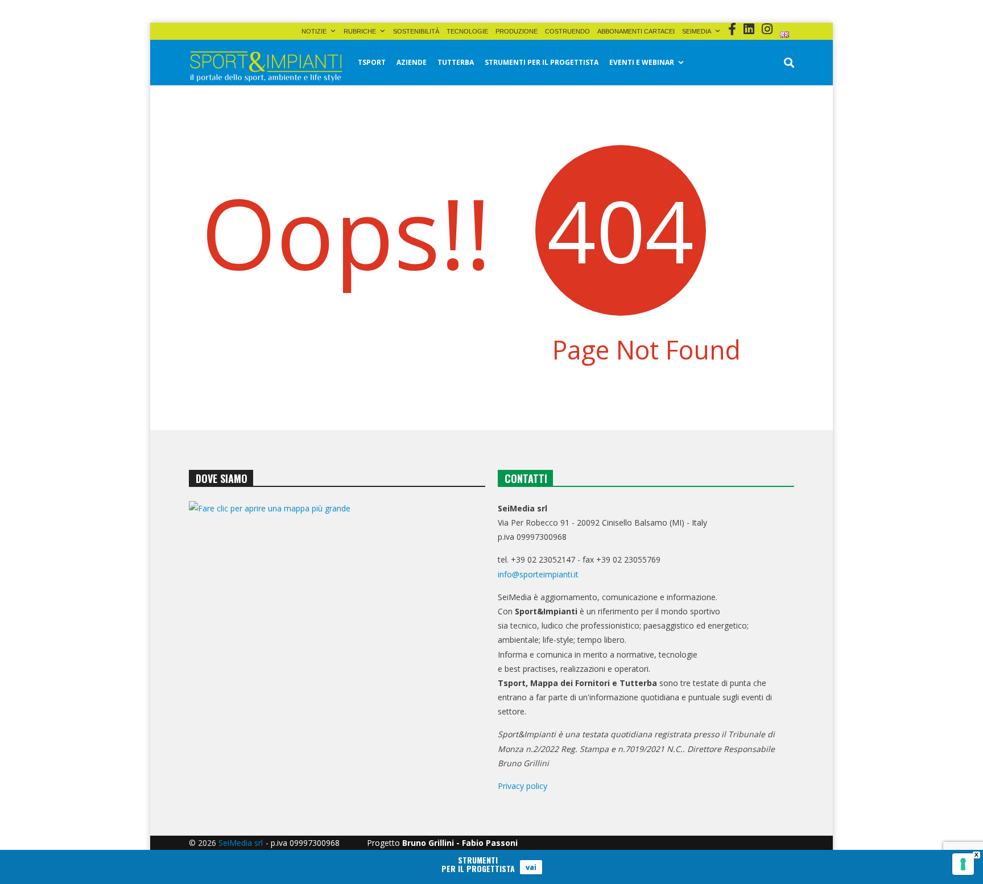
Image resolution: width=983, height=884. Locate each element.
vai (531, 867)
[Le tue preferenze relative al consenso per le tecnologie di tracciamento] (963, 864)
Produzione (516, 31)
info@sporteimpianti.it (538, 574)
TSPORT (372, 62)
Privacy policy (522, 785)
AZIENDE (411, 62)
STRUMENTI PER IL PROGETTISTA (541, 62)
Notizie (314, 31)
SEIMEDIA (696, 31)
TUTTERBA (455, 62)
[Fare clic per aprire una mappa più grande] (337, 617)
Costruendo (567, 31)
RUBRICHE (360, 31)
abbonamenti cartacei (636, 31)
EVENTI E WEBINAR (641, 62)
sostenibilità (416, 31)
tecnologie (467, 31)
